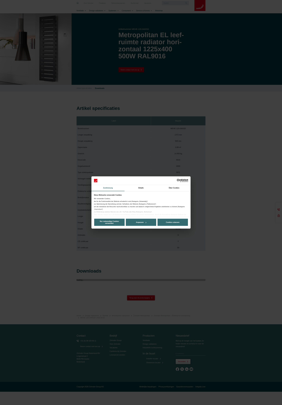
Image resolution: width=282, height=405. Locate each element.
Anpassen (140, 222)
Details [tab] (141, 188)
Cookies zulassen (172, 222)
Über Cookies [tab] (174, 188)
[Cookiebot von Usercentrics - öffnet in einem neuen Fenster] (178, 180)
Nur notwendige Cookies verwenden (109, 222)
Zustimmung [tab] (108, 188)
